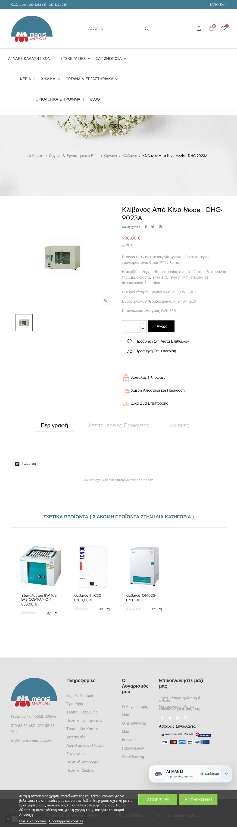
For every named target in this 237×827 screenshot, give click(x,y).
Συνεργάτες (75, 753)
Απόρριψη (158, 799)
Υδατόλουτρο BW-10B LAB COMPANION (39, 597)
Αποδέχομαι (198, 799)
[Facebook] (162, 718)
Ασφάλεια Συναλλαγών (85, 745)
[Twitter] (170, 718)
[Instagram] (185, 718)
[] (56, 612)
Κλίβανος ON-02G (140, 595)
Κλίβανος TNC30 (87, 595)
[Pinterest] (177, 718)
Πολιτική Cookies (80, 770)
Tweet (152, 226)
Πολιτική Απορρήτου (83, 762)
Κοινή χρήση (146, 226)
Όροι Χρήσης (77, 704)
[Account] (199, 29)
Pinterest (160, 226)
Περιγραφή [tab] (54, 425)
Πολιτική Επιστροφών (84, 720)
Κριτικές (179, 425)
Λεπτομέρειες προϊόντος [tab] (118, 425)
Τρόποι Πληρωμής (81, 712)
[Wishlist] (223, 28)
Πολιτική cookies (33, 821)
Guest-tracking (133, 756)
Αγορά (161, 326)
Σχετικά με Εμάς (80, 695)
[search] (146, 28)
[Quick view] (49, 612)
